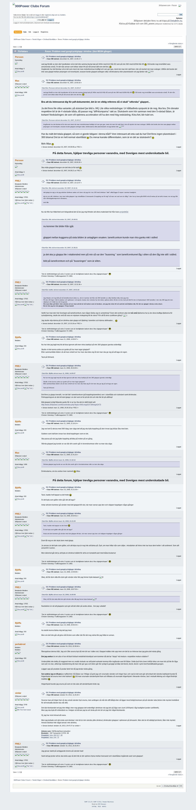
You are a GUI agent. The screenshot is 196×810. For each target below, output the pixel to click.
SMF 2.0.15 (88, 802)
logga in (38, 15)
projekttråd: (124, 212)
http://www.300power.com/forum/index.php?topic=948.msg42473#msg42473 (71, 405)
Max (17, 80)
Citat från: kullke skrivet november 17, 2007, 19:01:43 (60, 290)
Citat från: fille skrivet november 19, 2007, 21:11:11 (59, 188)
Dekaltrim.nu (176, 21)
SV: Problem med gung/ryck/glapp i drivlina (63, 57)
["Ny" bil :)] (28, 203)
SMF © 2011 (97, 802)
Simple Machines (108, 802)
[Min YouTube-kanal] (23, 710)
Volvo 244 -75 (50, 737)
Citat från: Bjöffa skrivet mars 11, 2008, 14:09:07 (58, 373)
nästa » (180, 43)
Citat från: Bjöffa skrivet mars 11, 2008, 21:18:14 (58, 460)
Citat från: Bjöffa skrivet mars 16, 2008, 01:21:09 (59, 521)
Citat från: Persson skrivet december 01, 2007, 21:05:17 (61, 88)
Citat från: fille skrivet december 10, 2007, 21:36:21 (60, 247)
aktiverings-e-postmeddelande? (37, 17)
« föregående (172, 43)
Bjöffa (18, 337)
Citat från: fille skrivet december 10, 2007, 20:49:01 (60, 219)
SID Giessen (102, 804)
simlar (18, 693)
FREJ (18, 181)
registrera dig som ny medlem (55, 15)
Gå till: (159, 786)
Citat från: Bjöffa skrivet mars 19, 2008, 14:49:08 (59, 594)
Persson (19, 57)
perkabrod (20, 644)
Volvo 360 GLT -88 (51, 735)
